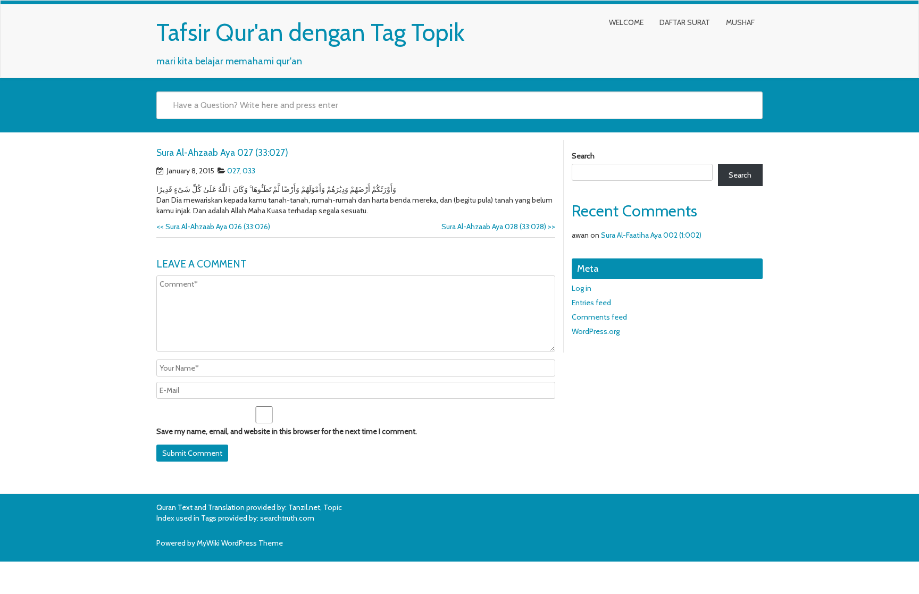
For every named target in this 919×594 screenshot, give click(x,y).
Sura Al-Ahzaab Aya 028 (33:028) (498, 226)
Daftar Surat (684, 22)
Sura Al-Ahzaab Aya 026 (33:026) (213, 226)
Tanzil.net (304, 507)
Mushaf (740, 22)
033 (249, 170)
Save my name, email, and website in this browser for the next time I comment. (286, 431)
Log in (581, 288)
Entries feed (591, 302)
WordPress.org (596, 331)
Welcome (626, 22)
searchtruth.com (287, 518)
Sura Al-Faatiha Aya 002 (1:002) (651, 235)
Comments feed (599, 317)
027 (233, 170)
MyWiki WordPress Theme (240, 543)
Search (583, 156)
